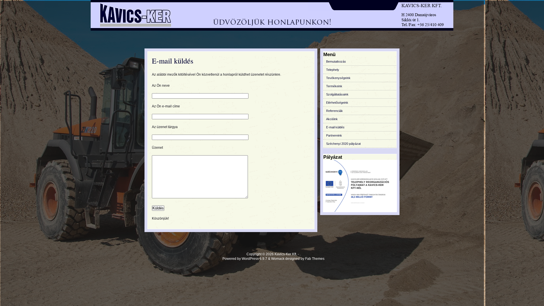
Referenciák (334, 110)
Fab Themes (314, 259)
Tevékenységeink (338, 78)
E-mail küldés (172, 60)
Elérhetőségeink (337, 102)
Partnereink (334, 135)
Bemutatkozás (336, 61)
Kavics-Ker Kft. (286, 254)
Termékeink (334, 86)
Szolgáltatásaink (337, 94)
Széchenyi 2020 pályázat (343, 143)
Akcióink (332, 119)
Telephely (332, 69)
